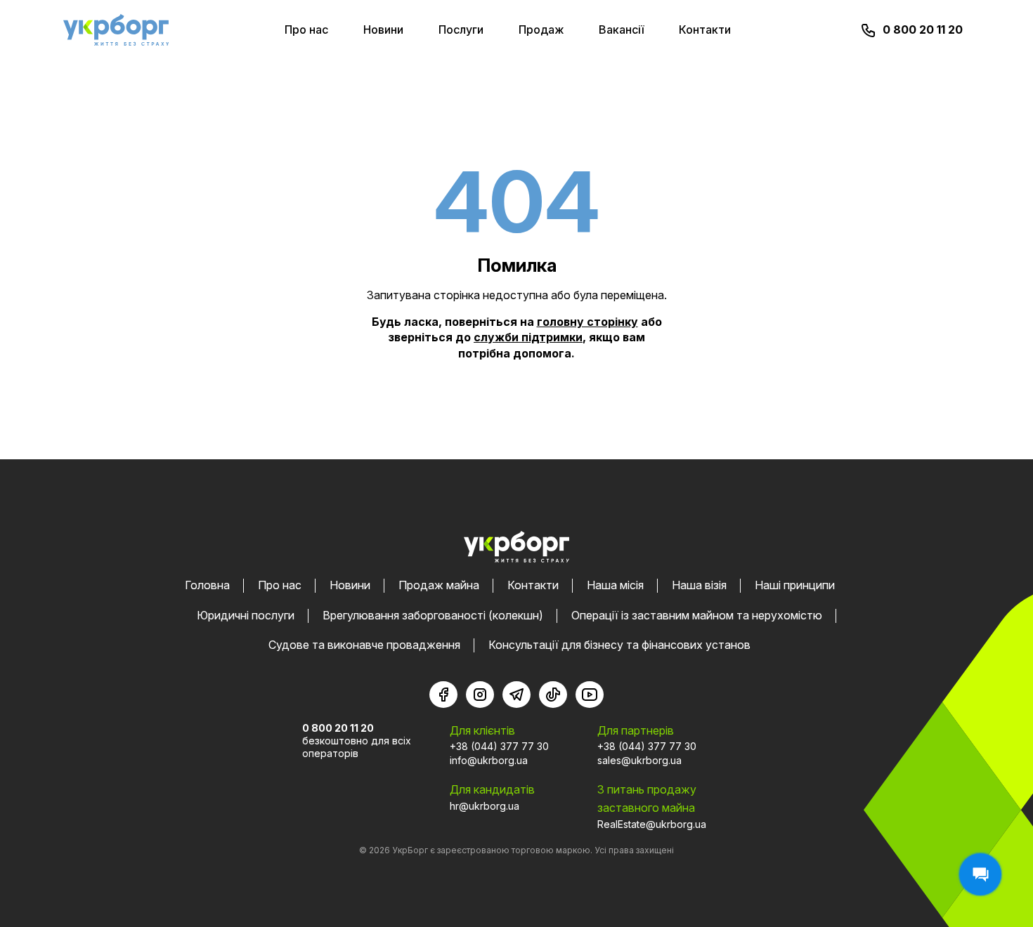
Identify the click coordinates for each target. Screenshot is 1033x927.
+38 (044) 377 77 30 (499, 746)
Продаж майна (438, 585)
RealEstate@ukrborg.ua (651, 824)
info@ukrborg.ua (489, 760)
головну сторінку (587, 322)
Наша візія (699, 585)
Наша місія (615, 585)
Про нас (306, 29)
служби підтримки (528, 337)
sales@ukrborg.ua (639, 760)
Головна (207, 585)
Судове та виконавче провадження (364, 645)
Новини (383, 29)
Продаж (541, 29)
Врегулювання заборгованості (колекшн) (433, 615)
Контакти (705, 29)
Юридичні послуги (245, 615)
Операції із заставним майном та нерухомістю (696, 615)
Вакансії (621, 29)
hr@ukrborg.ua (484, 806)
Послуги (460, 29)
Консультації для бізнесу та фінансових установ (619, 645)
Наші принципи (795, 585)
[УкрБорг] (116, 30)
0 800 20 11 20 (923, 29)
